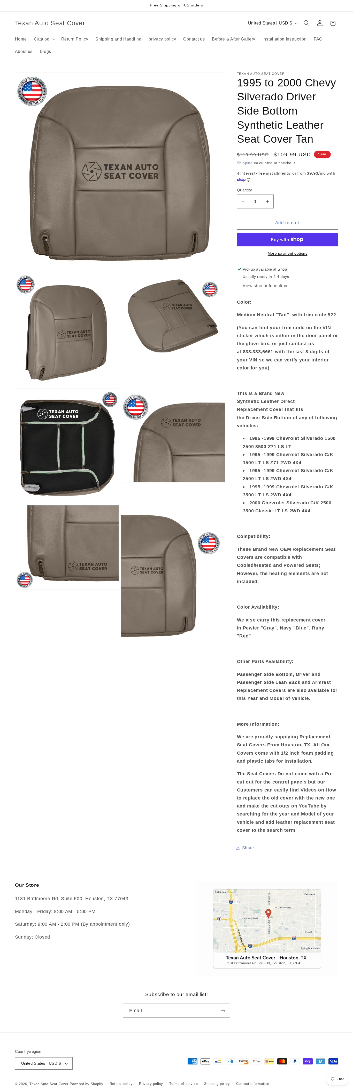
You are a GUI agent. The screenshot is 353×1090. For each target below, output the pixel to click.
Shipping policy (217, 1084)
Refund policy (121, 1084)
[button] (44, 39)
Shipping (245, 163)
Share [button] (248, 847)
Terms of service (183, 1084)
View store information (265, 285)
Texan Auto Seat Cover (48, 1084)
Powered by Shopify (87, 1084)
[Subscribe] (223, 1011)
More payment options (288, 253)
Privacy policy (151, 1084)
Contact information (252, 1084)
